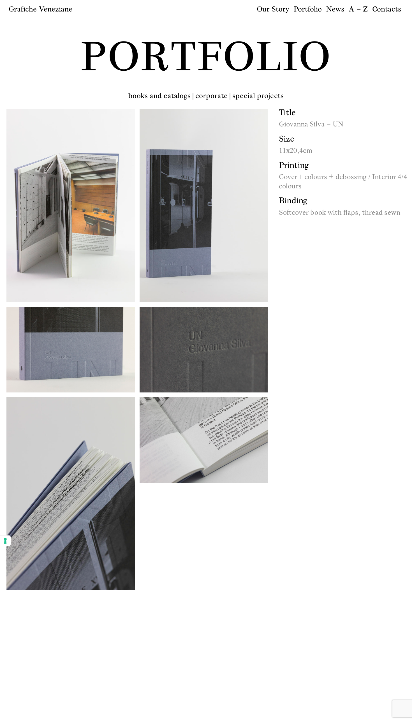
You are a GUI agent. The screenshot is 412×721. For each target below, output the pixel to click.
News (335, 8)
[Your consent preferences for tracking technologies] (5, 540)
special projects (258, 95)
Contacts (386, 8)
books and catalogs (159, 95)
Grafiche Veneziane (40, 8)
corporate (211, 95)
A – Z (358, 8)
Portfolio (308, 8)
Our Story (273, 8)
